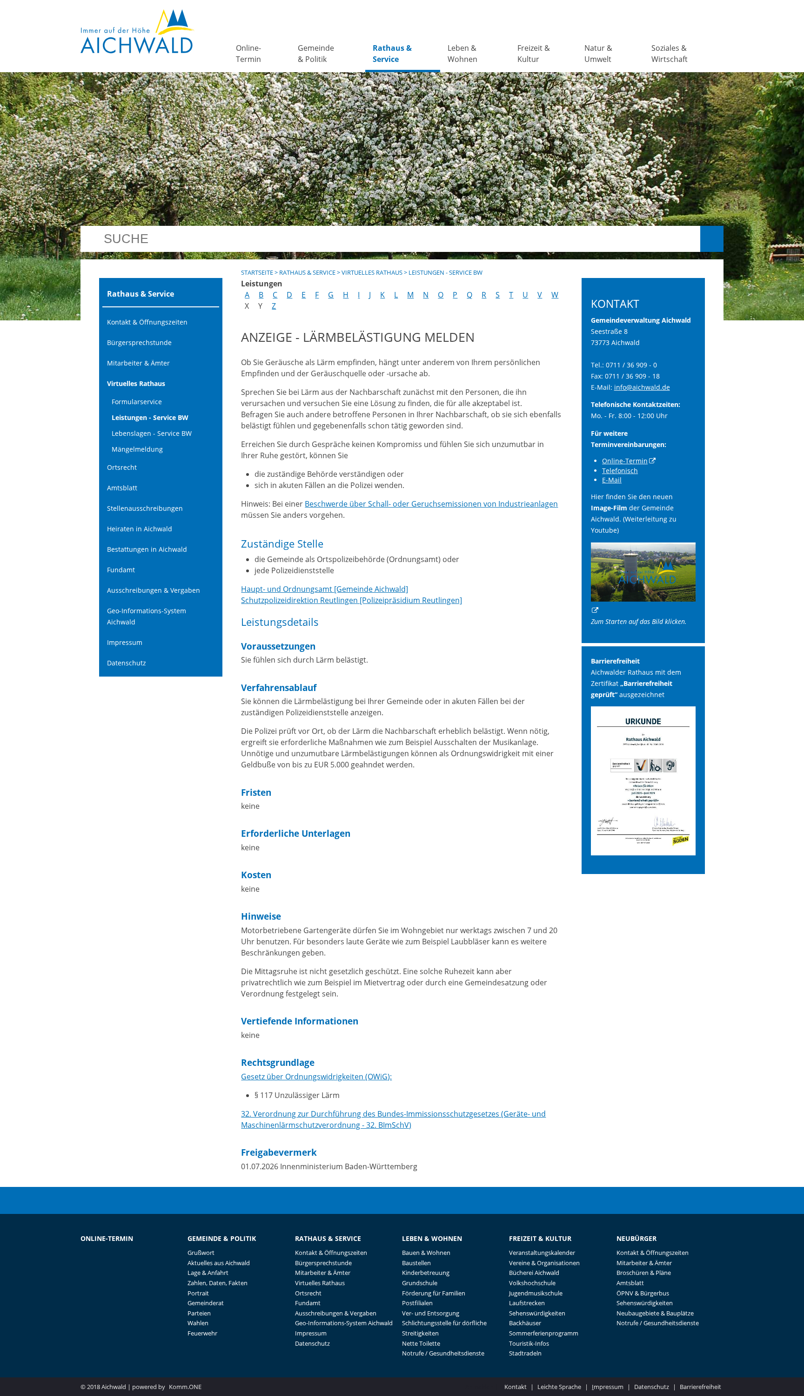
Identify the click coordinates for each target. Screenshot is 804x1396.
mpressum (607, 1386)
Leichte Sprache (559, 1386)
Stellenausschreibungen (145, 508)
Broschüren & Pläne (643, 1272)
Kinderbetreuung (425, 1272)
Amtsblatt (122, 487)
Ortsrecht (122, 467)
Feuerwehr (202, 1333)
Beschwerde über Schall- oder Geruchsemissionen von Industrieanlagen (431, 504)
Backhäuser (525, 1323)
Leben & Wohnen (462, 53)
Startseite (257, 272)
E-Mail (612, 479)
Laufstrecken (527, 1303)
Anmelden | (482, 1386)
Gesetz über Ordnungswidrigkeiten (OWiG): (316, 1076)
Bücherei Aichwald (534, 1272)
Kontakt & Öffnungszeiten (147, 322)
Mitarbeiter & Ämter (138, 363)
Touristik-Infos (529, 1343)
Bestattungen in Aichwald (147, 549)
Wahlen (198, 1323)
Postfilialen (417, 1303)
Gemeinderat (206, 1303)
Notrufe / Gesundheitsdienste (443, 1353)
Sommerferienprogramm (543, 1333)
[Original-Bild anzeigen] (643, 852)
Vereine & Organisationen (544, 1263)
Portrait (198, 1293)
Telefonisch (620, 470)
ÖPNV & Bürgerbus (642, 1293)
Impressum (124, 642)
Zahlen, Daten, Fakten (218, 1283)
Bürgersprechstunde (139, 342)
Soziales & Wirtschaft (669, 53)
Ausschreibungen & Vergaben (153, 590)
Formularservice (137, 401)
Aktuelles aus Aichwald (219, 1263)
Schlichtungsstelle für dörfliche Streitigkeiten (444, 1328)
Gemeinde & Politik (316, 53)
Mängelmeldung (137, 449)
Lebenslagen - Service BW (152, 433)
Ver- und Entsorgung (430, 1313)
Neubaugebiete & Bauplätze (655, 1313)
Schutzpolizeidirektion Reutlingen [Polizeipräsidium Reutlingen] (351, 600)
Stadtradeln (525, 1353)
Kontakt (515, 1386)
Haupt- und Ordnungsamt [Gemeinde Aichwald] (324, 589)
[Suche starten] (712, 239)
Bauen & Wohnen (426, 1252)
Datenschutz (126, 662)
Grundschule (419, 1283)
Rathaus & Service (392, 53)
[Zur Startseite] (137, 31)
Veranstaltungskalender (542, 1252)
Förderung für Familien (433, 1293)
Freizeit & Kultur (533, 53)
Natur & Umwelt (598, 53)
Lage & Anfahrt (208, 1272)
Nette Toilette (421, 1343)
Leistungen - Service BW (150, 417)
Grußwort (201, 1252)
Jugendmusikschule (536, 1293)
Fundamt (121, 569)
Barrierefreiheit (700, 1386)
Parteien (199, 1313)
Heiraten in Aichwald (139, 528)
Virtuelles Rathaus (136, 383)
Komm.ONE (185, 1386)
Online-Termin (248, 53)
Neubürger (636, 1238)
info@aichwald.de (642, 387)
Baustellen (416, 1263)
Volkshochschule (532, 1283)
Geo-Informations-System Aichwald (146, 616)
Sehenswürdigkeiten (537, 1313)
